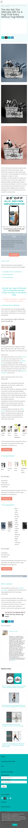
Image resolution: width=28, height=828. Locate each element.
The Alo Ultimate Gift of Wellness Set (12, 272)
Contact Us (3, 802)
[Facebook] (2, 798)
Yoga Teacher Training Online (8, 761)
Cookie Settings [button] (6, 824)
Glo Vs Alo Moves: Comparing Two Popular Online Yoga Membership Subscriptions (14, 686)
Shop (2, 766)
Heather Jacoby (13, 631)
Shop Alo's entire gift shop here (12, 576)
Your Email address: (5, 780)
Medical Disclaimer (5, 806)
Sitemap (3, 756)
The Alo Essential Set (7, 274)
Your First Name (5, 775)
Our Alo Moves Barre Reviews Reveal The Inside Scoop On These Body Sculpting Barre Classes (13, 745)
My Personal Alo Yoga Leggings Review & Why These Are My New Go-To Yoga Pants (14, 706)
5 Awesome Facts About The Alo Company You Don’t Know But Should (12, 725)
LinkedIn (13, 660)
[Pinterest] (10, 798)
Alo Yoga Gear (7, 625)
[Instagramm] (8, 798)
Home (2, 5)
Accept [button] (14, 824)
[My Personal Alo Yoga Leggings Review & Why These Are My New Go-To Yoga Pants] (14, 698)
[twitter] (5, 798)
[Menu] (1, 2)
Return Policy (4, 811)
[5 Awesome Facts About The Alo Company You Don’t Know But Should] (14, 717)
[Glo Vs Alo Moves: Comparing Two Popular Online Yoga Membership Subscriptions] (14, 678)
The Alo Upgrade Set (7, 277)
